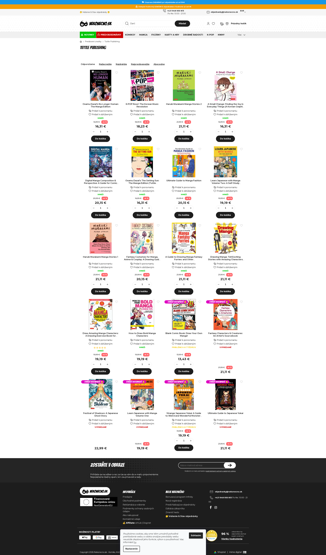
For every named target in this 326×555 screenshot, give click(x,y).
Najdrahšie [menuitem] (121, 64)
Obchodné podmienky (134, 501)
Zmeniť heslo (172, 512)
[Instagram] (216, 507)
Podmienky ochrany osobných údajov (138, 510)
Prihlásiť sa (230, 465)
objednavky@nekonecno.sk (224, 12)
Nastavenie (131, 549)
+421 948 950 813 (175, 11)
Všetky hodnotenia (231, 539)
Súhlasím (196, 535)
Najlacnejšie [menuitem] (105, 64)
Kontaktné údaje (131, 519)
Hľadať (182, 23)
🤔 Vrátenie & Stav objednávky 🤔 (95, 12)
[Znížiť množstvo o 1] (93, 131)
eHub (138, 523)
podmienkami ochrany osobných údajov (221, 471)
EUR (242, 11)
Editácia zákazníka (175, 508)
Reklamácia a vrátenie (134, 504)
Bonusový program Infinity (179, 497)
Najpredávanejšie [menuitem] (140, 64)
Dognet (147, 523)
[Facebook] (211, 507)
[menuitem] (88, 35)
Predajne (127, 497)
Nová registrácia (174, 501)
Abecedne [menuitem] (159, 64)
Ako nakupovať (130, 515)
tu (135, 542)
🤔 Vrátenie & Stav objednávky (182, 516)
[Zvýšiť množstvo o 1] (107, 131)
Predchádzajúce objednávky (180, 504)
